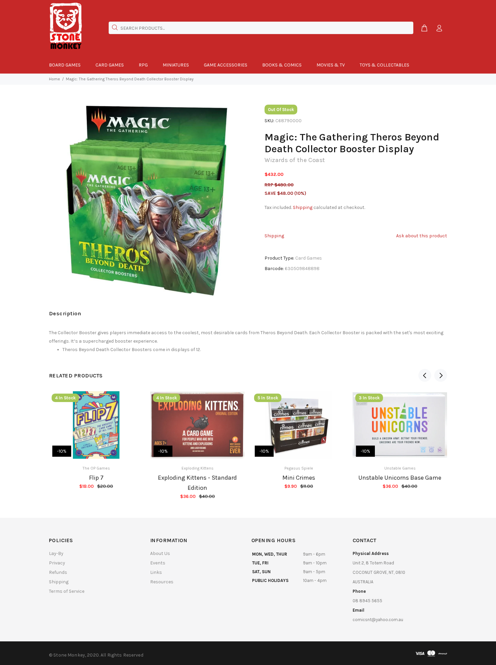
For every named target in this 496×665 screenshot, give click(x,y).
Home (54, 79)
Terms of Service (66, 591)
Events (157, 563)
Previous (424, 375)
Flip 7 (96, 477)
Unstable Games (400, 468)
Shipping (302, 207)
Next (440, 375)
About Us (160, 553)
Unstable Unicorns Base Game (399, 477)
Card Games (308, 258)
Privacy (57, 563)
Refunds (58, 572)
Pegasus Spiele (298, 468)
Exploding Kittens (198, 468)
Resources (161, 582)
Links (156, 572)
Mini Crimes (298, 477)
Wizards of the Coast (295, 160)
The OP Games (96, 468)
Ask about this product (421, 236)
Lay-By (56, 553)
